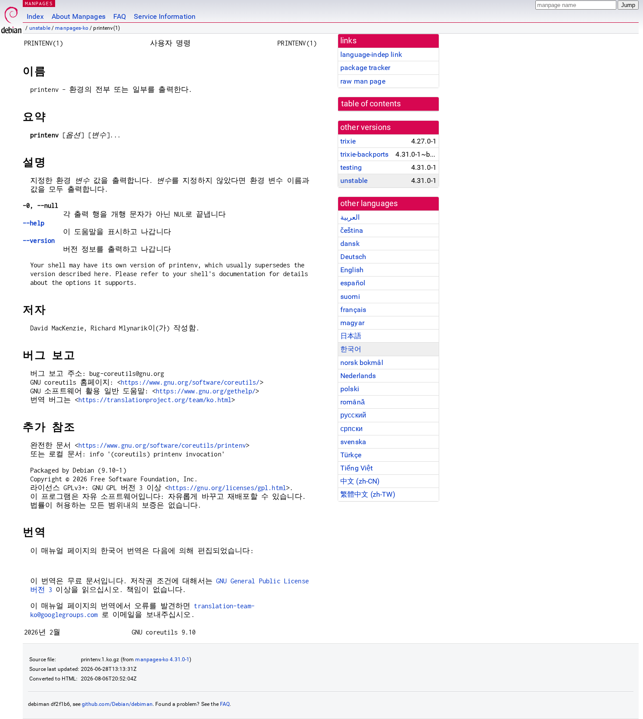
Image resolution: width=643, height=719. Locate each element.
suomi (350, 296)
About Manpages (78, 16)
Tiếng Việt (356, 468)
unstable (39, 28)
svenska (353, 442)
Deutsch (353, 257)
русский (353, 415)
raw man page (362, 81)
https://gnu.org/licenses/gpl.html (227, 487)
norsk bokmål (361, 362)
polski (349, 389)
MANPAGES (39, 3)
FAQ (119, 16)
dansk (350, 243)
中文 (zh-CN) (360, 481)
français (353, 309)
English (351, 270)
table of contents (371, 103)
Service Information (165, 16)
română (352, 402)
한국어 (350, 349)
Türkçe (350, 455)
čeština (351, 230)
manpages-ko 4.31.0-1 (162, 659)
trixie (348, 141)
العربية (350, 217)
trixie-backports (364, 154)
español (352, 283)
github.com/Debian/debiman (117, 704)
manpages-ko (71, 28)
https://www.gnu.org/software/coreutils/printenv (162, 445)
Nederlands (358, 376)
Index (35, 16)
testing (351, 167)
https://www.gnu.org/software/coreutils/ (190, 382)
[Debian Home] (11, 17)
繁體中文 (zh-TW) (367, 494)
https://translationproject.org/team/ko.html (154, 399)
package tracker (365, 67)
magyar (352, 323)
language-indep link (371, 54)
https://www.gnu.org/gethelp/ (205, 391)
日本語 (350, 336)
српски (351, 428)
